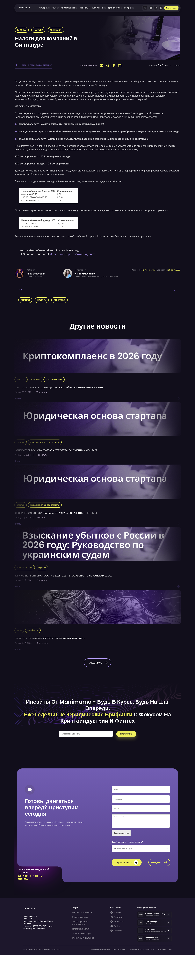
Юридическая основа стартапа (44, 442)
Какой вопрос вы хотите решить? (127, 842)
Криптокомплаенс (54, 379)
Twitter (117, 926)
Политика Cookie (164, 949)
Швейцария (32, 630)
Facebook (119, 917)
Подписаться (126, 734)
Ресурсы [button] (128, 8)
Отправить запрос (123, 862)
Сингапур (56, 29)
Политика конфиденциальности (141, 949)
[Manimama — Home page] (23, 8)
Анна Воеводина (36, 273)
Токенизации (84, 8)
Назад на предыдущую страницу (36, 65)
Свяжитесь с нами (121, 833)
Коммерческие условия (100, 949)
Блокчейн (35, 379)
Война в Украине (24, 567)
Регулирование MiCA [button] (47, 8)
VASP (19, 630)
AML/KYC (21, 379)
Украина (42, 567)
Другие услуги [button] (114, 8)
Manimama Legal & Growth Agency (72, 254)
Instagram (119, 921)
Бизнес (21, 29)
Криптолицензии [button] (68, 8)
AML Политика (119, 949)
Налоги (38, 29)
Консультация (171, 8)
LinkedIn (117, 912)
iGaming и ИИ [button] (98, 8)
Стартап (20, 442)
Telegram (156, 862)
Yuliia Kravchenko (85, 273)
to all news (94, 662)
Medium (118, 930)
